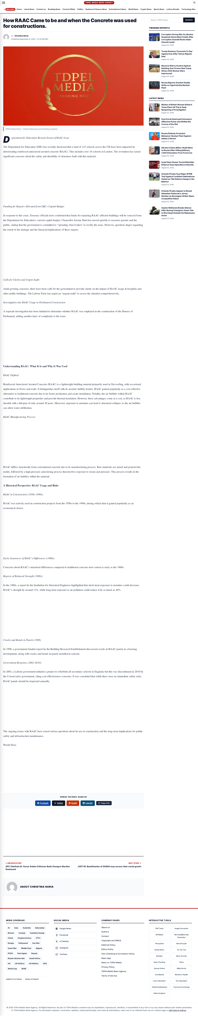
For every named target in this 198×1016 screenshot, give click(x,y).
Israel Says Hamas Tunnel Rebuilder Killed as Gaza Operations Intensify (177, 163)
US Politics (33, 963)
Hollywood (23, 943)
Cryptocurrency (24, 938)
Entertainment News (117, 9)
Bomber (159, 956)
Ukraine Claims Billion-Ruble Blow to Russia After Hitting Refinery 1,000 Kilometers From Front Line (177, 150)
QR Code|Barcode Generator (181, 936)
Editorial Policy (108, 945)
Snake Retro (159, 950)
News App (106, 958)
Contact (105, 936)
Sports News (159, 9)
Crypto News (146, 9)
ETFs (38, 938)
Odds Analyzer (159, 993)
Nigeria (39, 948)
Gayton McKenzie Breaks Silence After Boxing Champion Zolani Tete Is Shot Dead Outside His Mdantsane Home (178, 212)
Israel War (12, 948)
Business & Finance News (96, 9)
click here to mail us (177, 1010)
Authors (105, 932)
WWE (23, 969)
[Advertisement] (73, 173)
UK (9, 963)
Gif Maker (159, 935)
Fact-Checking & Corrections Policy (118, 954)
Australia (27, 928)
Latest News (29, 9)
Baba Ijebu (39, 928)
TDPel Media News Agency (99, 3)
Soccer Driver (159, 968)
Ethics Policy (107, 949)
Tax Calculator (181, 981)
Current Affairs (68, 9)
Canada (22, 933)
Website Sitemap (14, 979)
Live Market (159, 975)
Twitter (60, 803)
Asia (16, 928)
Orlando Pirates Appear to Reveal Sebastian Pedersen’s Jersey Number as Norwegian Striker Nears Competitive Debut (177, 195)
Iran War (36, 943)
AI (9, 928)
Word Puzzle (181, 944)
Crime (10, 938)
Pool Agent (22, 953)
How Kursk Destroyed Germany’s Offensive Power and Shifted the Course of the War (176, 121)
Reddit (74, 803)
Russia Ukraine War (16, 958)
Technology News (189, 9)
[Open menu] (4, 2)
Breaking (10, 9)
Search (189, 20)
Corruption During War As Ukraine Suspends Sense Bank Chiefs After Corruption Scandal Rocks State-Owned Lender (177, 38)
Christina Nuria (21, 36)
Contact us (41, 9)
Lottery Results (172, 9)
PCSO (10, 953)
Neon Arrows (181, 956)
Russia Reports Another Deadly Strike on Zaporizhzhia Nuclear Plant (175, 85)
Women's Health (181, 975)
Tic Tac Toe (181, 950)
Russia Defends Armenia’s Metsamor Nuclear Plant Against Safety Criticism (176, 136)
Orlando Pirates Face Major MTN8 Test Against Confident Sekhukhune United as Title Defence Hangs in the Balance (178, 178)
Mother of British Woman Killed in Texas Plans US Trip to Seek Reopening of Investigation (176, 107)
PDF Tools (159, 928)
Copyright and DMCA (111, 940)
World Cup (12, 969)
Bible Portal (181, 968)
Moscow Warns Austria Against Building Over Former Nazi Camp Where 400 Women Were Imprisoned (176, 69)
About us (105, 927)
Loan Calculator (159, 981)
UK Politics (19, 963)
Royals (34, 953)
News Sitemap (32, 979)
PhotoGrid (159, 944)
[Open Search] (194, 3)
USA (45, 963)
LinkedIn (89, 803)
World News (133, 9)
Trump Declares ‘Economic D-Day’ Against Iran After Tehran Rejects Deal (177, 54)
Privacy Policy (107, 967)
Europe (11, 943)
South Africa (34, 958)
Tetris (181, 962)
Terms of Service (109, 976)
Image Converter (181, 928)
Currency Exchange (181, 987)
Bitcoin (11, 933)
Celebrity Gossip (37, 933)
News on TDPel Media (111, 962)
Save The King (159, 962)
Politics (80, 9)
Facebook (44, 803)
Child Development (159, 987)
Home (19, 9)
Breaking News (54, 9)
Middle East (26, 948)
